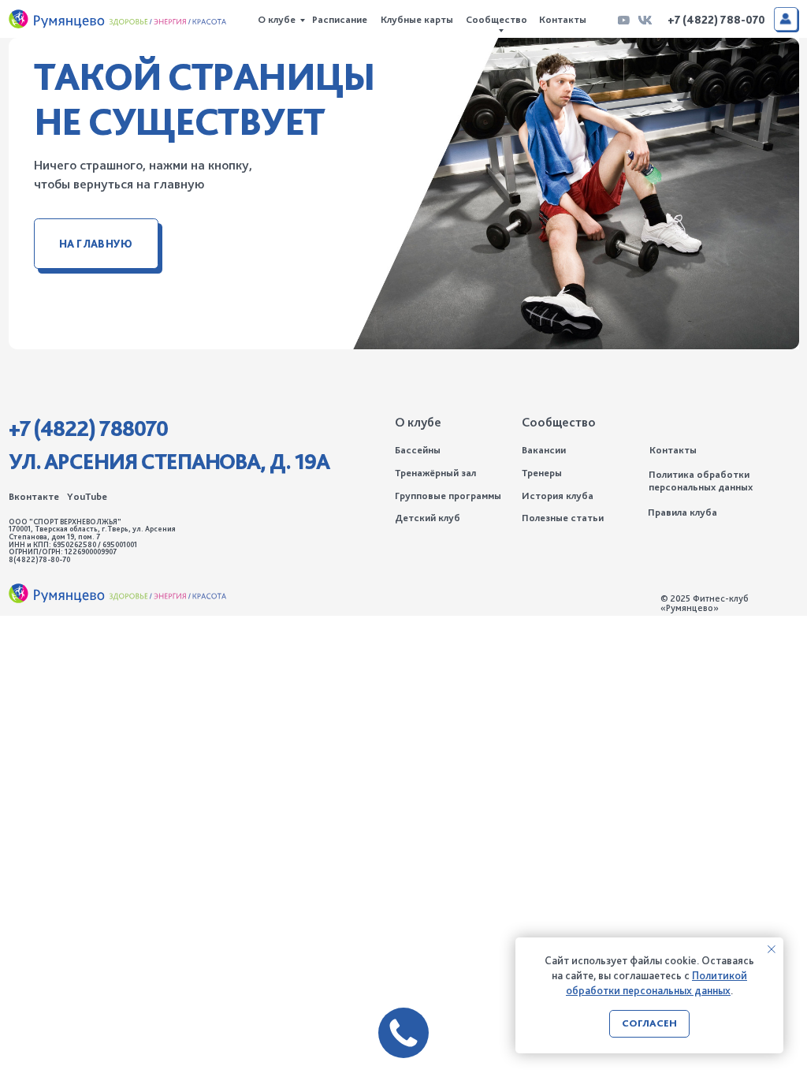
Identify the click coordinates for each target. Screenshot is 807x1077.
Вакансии (544, 450)
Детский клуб (427, 518)
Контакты (562, 19)
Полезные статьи (563, 518)
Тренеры (542, 473)
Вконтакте (34, 496)
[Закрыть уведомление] (771, 949)
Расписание (339, 19)
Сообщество (496, 19)
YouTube (87, 496)
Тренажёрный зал (435, 473)
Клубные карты (417, 19)
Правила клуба (682, 512)
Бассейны (418, 450)
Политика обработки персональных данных (701, 480)
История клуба (557, 495)
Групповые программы (448, 495)
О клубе (277, 19)
